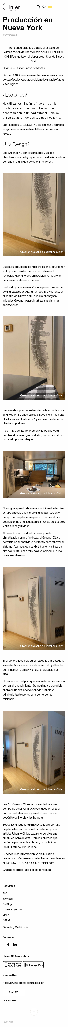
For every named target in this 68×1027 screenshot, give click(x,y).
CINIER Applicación (13, 910)
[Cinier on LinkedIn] (15, 944)
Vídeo (6, 915)
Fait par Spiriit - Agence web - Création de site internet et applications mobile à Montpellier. (8, 1022)
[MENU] (61, 6)
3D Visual (8, 899)
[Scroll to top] (34, 1012)
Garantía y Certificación (16, 927)
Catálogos (8, 904)
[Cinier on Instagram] (7, 944)
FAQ (5, 893)
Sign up (13, 992)
